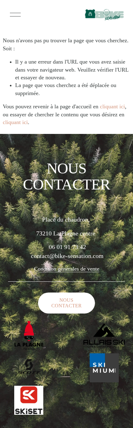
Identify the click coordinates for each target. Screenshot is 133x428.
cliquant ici (112, 106)
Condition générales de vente (66, 269)
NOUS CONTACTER (66, 302)
